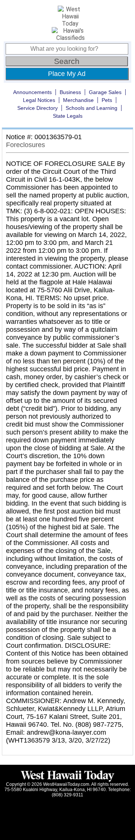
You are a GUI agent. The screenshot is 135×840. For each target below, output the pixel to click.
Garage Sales (105, 92)
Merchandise (78, 100)
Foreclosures (25, 145)
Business (70, 92)
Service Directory (37, 108)
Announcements (32, 92)
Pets (107, 100)
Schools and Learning (91, 108)
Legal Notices (39, 100)
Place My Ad (67, 73)
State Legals (67, 116)
